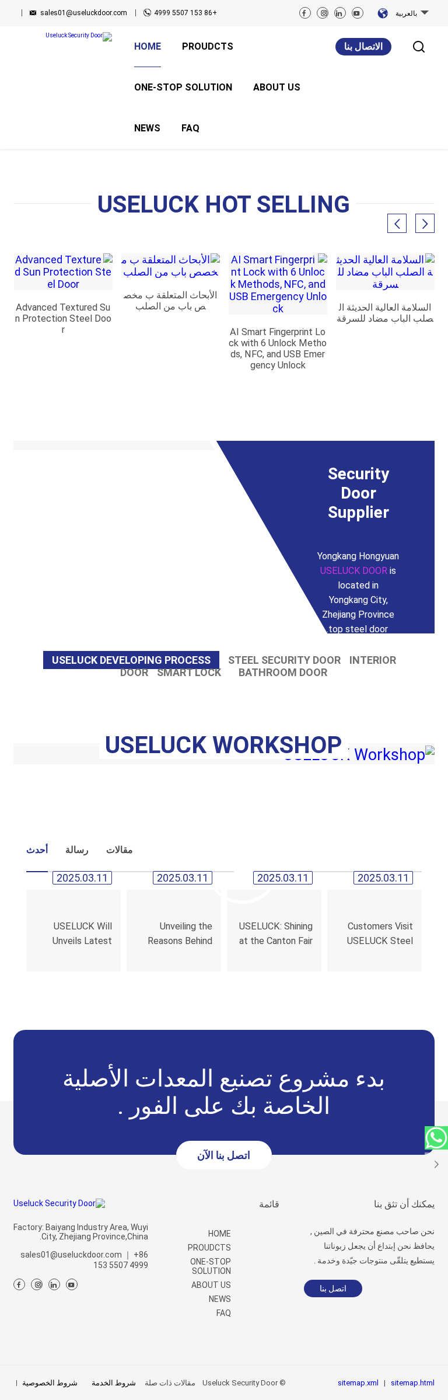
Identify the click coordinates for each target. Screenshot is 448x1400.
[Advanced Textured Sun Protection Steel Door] (63, 271)
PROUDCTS (209, 1247)
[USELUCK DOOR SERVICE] (436, 1138)
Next (398, 153)
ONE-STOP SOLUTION (210, 1266)
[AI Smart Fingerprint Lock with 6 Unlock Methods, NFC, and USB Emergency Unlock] (278, 284)
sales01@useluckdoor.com (83, 13)
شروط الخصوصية (50, 1382)
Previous (49, 153)
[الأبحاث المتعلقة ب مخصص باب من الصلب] (170, 265)
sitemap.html (413, 1382)
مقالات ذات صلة (170, 1382)
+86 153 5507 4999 (185, 13)
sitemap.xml (358, 1382)
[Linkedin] (340, 13)
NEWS (220, 1299)
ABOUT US (211, 1285)
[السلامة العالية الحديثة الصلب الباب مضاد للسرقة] (385, 271)
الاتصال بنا (363, 46)
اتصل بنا (333, 1288)
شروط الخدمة (114, 1382)
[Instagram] (322, 13)
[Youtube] (357, 13)
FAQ (223, 1313)
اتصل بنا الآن (223, 1155)
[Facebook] (305, 13)
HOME (219, 1233)
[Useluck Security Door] (62, 36)
